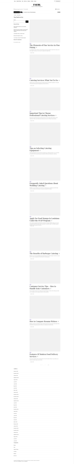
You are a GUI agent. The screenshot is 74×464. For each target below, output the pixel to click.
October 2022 (16, 432)
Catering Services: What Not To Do (44, 80)
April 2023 (15, 419)
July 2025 (15, 381)
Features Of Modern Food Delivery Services (44, 355)
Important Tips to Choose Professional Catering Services (42, 114)
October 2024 (16, 398)
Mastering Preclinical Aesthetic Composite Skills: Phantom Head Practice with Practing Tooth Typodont (21, 30)
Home (15, 1)
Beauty (35, 1)
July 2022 (15, 438)
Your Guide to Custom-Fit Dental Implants (20, 37)
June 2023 (15, 415)
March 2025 (15, 390)
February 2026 (16, 371)
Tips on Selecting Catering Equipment (40, 149)
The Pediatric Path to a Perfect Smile (19, 33)
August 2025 (15, 379)
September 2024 (16, 400)
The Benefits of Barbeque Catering (44, 253)
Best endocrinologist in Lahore (18, 35)
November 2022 (16, 430)
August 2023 (15, 411)
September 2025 (16, 377)
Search (27, 21)
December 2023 (16, 409)
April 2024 (15, 407)
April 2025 (15, 388)
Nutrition (29, 1)
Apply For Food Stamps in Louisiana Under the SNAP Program (44, 219)
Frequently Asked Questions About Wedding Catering (44, 184)
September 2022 (16, 434)
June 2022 (15, 440)
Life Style (32, 1)
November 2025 (16, 373)
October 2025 (16, 375)
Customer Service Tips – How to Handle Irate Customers (43, 287)
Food (22, 1)
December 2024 (16, 394)
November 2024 (16, 396)
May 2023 (15, 417)
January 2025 (16, 392)
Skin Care (25, 1)
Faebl (37, 4)
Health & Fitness (18, 1)
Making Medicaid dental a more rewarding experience (20, 27)
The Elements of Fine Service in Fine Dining (45, 46)
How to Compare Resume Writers (43, 321)
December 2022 (16, 428)
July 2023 (15, 413)
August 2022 (15, 436)
